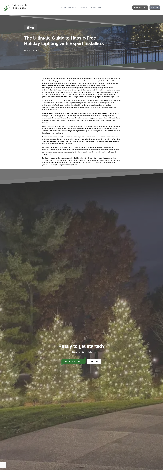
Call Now (154, 8)
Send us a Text (140, 8)
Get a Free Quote (73, 361)
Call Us (94, 361)
